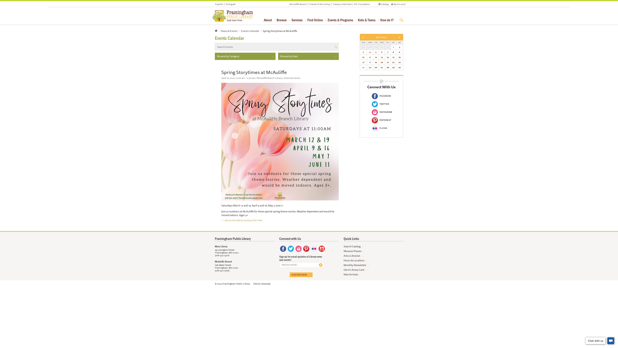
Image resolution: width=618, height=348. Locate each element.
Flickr (383, 128)
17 (363, 62)
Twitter (384, 104)
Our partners (299, 274)
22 (393, 62)
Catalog (385, 4)
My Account (399, 4)
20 (382, 62)
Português (231, 4)
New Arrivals (351, 274)
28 (388, 67)
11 (370, 57)
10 (363, 57)
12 (376, 57)
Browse (282, 20)
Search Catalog (352, 246)
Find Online (315, 20)
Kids (248, 220)
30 (399, 67)
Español (219, 4)
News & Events (229, 31)
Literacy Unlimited (342, 4)
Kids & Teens (366, 20)
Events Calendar (250, 31)
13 (382, 57)
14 (388, 57)
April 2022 (381, 37)
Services (297, 20)
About (268, 20)
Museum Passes (352, 251)
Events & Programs (340, 20)
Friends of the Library (319, 4)
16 (399, 57)
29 (393, 67)
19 (376, 62)
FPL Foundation (362, 4)
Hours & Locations (354, 260)
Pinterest (385, 120)
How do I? (387, 20)
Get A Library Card (354, 269)
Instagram (385, 112)
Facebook (385, 96)
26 (376, 67)
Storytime (256, 220)
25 (370, 67)
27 (382, 67)
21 (388, 62)
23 (399, 62)
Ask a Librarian (352, 255)
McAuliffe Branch (298, 4)
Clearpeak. (266, 283)
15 (393, 57)
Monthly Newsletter (355, 265)
